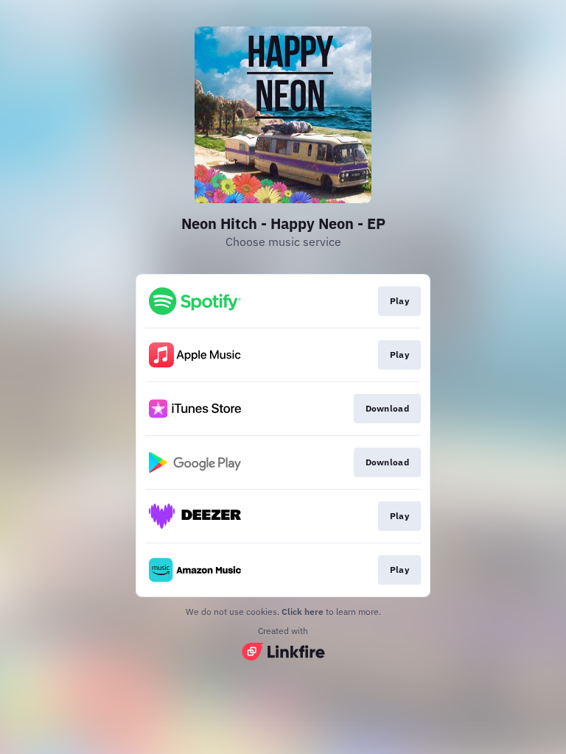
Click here (303, 611)
